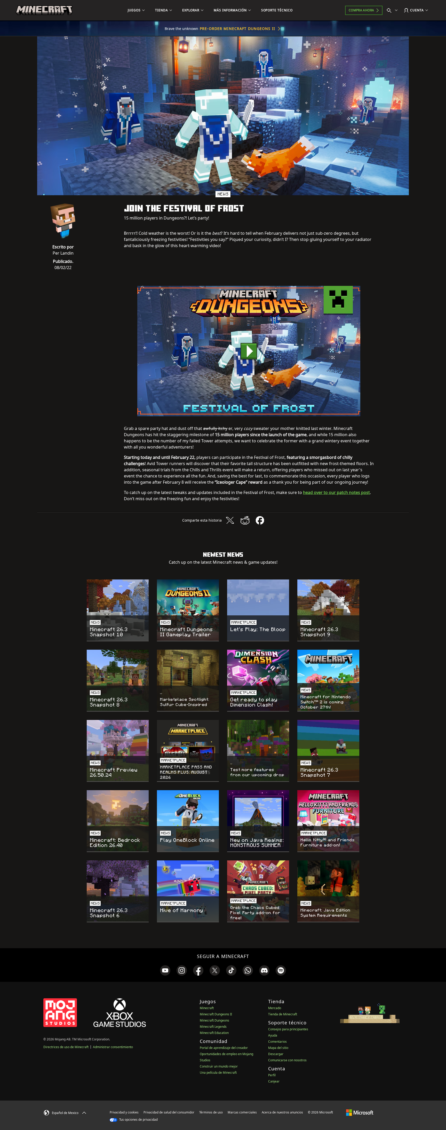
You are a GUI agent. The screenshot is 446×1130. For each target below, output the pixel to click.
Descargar (275, 1054)
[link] (165, 970)
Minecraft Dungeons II (216, 1014)
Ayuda (272, 1035)
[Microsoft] (359, 1112)
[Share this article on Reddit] (245, 520)
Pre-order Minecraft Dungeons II (237, 28)
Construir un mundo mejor (219, 1066)
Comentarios (277, 1041)
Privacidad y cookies (124, 1112)
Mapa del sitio (278, 1048)
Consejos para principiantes (288, 1029)
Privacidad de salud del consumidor (169, 1112)
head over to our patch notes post (336, 492)
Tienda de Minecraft (282, 1014)
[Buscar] (393, 10)
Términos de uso (211, 1112)
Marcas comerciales (242, 1112)
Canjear (274, 1081)
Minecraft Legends (213, 1026)
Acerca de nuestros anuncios (282, 1112)
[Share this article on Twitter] (230, 520)
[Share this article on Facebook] (260, 520)
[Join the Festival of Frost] (248, 351)
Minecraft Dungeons (214, 1020)
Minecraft (207, 1008)
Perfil (272, 1075)
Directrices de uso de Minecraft (66, 1047)
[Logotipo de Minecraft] (44, 10)
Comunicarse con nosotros (287, 1060)
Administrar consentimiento (113, 1047)
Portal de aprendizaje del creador (224, 1048)
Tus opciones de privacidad (138, 1119)
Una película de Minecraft (218, 1072)
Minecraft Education (214, 1033)
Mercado (274, 1008)
